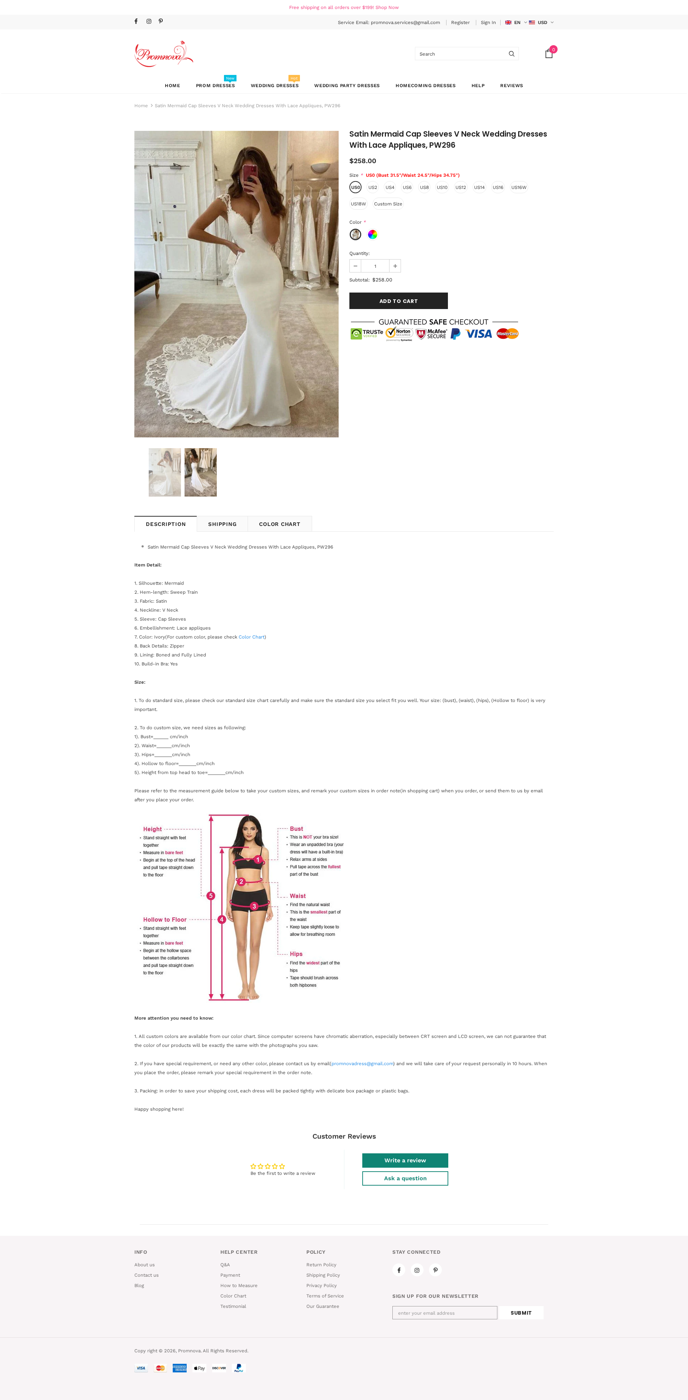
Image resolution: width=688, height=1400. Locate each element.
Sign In (488, 22)
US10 (442, 187)
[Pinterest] (163, 21)
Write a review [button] (405, 1160)
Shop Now (387, 7)
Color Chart (279, 524)
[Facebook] (138, 21)
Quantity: (359, 253)
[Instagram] (151, 21)
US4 (390, 187)
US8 (424, 187)
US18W (358, 204)
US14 (479, 187)
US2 (372, 187)
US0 (355, 187)
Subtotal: (359, 280)
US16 (498, 187)
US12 (460, 187)
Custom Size (388, 204)
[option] (236, 284)
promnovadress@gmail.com (362, 1063)
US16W (519, 187)
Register (461, 22)
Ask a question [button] (405, 1178)
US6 (407, 187)
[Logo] (163, 53)
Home (141, 105)
